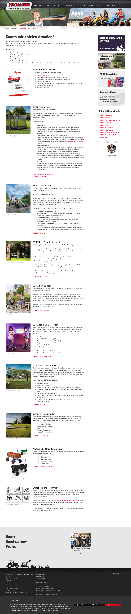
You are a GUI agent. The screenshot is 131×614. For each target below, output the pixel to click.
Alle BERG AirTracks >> (40, 435)
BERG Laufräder (105, 122)
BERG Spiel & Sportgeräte (28, 28)
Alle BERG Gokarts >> (40, 233)
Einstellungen (80, 605)
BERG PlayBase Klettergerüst (110, 120)
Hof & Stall (81, 6)
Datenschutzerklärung (51, 610)
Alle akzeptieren (112, 605)
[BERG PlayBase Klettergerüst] (18, 252)
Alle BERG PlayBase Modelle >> (43, 277)
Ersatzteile (103, 137)
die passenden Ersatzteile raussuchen (66, 500)
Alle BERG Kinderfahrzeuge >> (43, 466)
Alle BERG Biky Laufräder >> (42, 310)
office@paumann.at (17, 591)
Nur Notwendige (96, 605)
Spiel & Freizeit (111, 6)
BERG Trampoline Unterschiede (43, 174)
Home (7, 28)
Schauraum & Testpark (107, 57)
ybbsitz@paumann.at (48, 588)
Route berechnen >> (12, 585)
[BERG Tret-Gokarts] (18, 200)
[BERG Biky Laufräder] (18, 300)
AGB (113, 574)
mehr (102, 66)
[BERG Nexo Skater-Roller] (18, 339)
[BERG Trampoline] (18, 121)
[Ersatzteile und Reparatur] (18, 496)
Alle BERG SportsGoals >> (41, 405)
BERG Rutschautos (106, 130)
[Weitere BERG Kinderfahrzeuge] (18, 463)
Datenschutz (121, 574)
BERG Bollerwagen (106, 127)
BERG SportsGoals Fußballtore (110, 135)
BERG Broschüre (108, 74)
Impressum (106, 574)
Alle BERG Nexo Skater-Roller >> (43, 356)
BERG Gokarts (105, 117)
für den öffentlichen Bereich (75, 141)
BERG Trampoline (106, 115)
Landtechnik (50, 6)
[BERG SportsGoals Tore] (18, 378)
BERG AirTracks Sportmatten (109, 132)
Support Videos (108, 92)
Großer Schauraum (43, 75)
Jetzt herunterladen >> (106, 78)
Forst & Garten (95, 6)
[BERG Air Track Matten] (18, 426)
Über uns (38, 6)
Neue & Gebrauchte (66, 6)
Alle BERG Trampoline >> (41, 176)
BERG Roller (104, 125)
